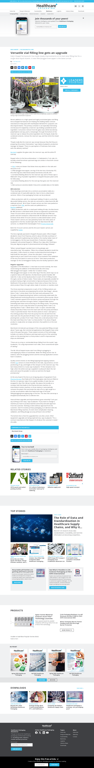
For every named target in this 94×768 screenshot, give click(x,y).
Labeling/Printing (16, 704)
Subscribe (42, 680)
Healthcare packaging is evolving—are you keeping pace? (74, 707)
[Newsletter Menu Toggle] (75, 6)
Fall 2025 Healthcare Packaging (37, 674)
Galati (21, 230)
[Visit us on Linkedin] (44, 732)
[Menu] (82, 6)
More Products (67, 630)
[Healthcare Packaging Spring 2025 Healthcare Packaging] (56, 660)
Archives (52, 680)
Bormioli (13, 152)
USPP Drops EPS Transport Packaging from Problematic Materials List (56, 559)
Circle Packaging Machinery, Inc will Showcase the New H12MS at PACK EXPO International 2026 (71, 616)
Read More (17, 582)
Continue (54, 764)
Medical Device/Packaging (36, 556)
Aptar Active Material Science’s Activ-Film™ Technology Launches (44, 616)
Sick (17, 363)
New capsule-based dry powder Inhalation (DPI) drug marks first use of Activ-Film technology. (46, 622)
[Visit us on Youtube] (47, 732)
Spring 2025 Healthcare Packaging (56, 674)
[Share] (19, 67)
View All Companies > (72, 90)
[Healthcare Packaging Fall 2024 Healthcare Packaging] (75, 660)
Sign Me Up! (62, 26)
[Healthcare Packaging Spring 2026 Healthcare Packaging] (18, 660)
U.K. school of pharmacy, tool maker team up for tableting (37, 488)
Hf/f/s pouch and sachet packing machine (18, 488)
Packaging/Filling (27, 49)
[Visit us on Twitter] (40, 732)
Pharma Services (16, 379)
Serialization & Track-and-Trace (18, 557)
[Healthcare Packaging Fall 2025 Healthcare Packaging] (37, 660)
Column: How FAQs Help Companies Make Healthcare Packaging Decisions (36, 559)
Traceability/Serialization (74, 556)
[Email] (15, 67)
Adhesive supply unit (54, 487)
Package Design (15, 485)
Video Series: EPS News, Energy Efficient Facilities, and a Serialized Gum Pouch (18, 560)
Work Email (24, 453)
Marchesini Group (17, 431)
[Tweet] (26, 67)
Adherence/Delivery (71, 704)
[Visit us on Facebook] (36, 732)
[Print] (12, 67)
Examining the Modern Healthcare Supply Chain (55, 706)
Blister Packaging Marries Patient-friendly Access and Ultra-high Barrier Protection (71, 623)
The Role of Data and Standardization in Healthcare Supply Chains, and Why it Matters (68, 522)
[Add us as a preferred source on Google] (33, 67)
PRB (22, 205)
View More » (80, 688)
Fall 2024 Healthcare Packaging (75, 674)
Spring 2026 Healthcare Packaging (19, 674)
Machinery (14, 49)
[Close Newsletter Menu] (83, 18)
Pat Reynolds (17, 61)
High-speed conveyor (73, 487)
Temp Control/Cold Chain (55, 556)
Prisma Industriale (47, 224)
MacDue (13, 207)
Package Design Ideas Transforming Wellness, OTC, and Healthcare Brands (36, 707)
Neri (14, 166)
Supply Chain (57, 514)
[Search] (79, 6)
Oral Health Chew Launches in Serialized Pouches (73, 559)
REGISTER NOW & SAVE (57, 587)
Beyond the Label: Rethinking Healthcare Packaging (18, 707)
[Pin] (29, 67)
